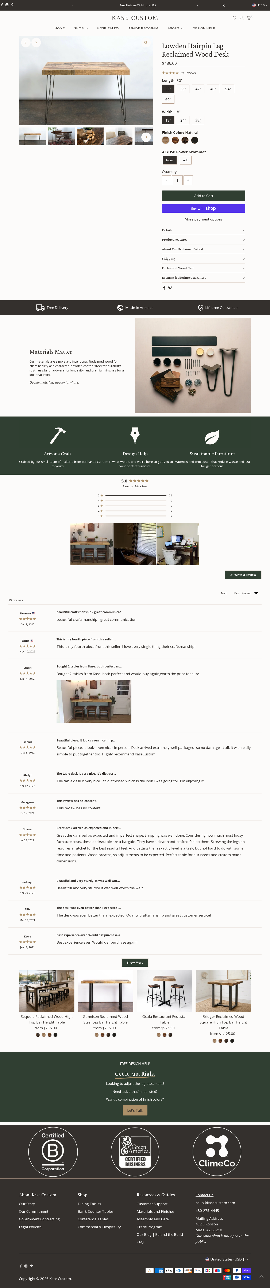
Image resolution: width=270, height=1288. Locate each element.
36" (183, 88)
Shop (79, 28)
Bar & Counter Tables (95, 1211)
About (174, 28)
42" (198, 88)
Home (59, 28)
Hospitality (108, 28)
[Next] (197, 5)
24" (183, 120)
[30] (214, 1041)
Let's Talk (135, 1110)
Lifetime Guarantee (221, 307)
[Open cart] (249, 18)
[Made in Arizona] (120, 309)
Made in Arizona (139, 307)
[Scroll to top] (261, 1276)
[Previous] (73, 5)
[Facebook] (2, 5)
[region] (135, 544)
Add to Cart (203, 195)
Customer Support (152, 1203)
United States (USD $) (228, 1259)
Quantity (169, 171)
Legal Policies (30, 1226)
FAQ (140, 1242)
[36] (38, 1035)
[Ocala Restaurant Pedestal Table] (164, 991)
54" (228, 88)
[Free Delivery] (40, 309)
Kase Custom (60, 1278)
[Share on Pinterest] (170, 288)
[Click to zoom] (146, 42)
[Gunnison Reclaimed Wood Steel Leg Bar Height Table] (105, 991)
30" (168, 88)
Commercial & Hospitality (99, 1226)
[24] (159, 1035)
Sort (224, 593)
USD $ (261, 5)
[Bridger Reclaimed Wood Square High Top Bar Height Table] (223, 991)
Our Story (27, 1203)
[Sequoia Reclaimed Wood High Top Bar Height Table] (46, 991)
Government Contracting (39, 1219)
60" (168, 99)
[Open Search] (234, 18)
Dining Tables (89, 1203)
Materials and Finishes (155, 1211)
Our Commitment (33, 1211)
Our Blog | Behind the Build (160, 1234)
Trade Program (143, 28)
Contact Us (204, 1194)
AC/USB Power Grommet (184, 151)
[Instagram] (6, 5)
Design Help (204, 28)
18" (168, 120)
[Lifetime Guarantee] (200, 309)
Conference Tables (93, 1219)
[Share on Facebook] (164, 288)
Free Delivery (57, 307)
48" (213, 88)
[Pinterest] (12, 5)
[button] (179, 72)
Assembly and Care (153, 1219)
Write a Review (248, 576)
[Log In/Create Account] (241, 18)
